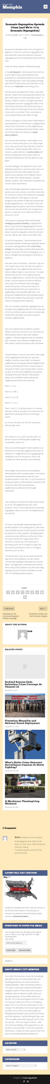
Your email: (9, 939)
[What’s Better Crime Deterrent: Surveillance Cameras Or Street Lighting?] (25, 744)
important (19, 86)
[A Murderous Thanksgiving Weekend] (25, 786)
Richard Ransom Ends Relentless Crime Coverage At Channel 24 (23, 684)
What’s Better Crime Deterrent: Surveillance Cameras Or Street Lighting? (24, 765)
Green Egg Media (30, 1078)
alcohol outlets (34, 152)
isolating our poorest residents (17, 223)
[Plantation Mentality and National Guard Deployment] (25, 705)
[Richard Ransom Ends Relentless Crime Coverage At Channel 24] (25, 667)
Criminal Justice (37, 35)
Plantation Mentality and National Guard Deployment (22, 722)
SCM (15, 35)
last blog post (15, 72)
